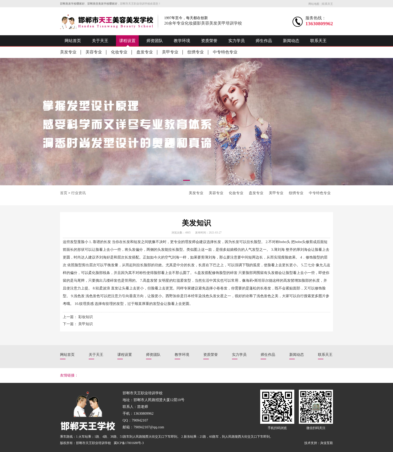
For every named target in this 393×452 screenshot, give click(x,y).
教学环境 (182, 40)
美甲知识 (85, 324)
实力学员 (236, 40)
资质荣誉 (209, 40)
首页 (63, 193)
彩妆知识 (85, 317)
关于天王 (100, 40)
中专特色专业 (225, 52)
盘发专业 (144, 52)
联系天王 (327, 3)
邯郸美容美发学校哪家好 (102, 3)
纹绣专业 (195, 52)
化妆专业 (119, 52)
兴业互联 (326, 443)
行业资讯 (78, 193)
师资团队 (154, 40)
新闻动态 (291, 40)
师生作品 (264, 40)
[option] (196, 121)
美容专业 (94, 52)
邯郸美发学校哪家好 (72, 3)
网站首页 (73, 40)
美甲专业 (170, 52)
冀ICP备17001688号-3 (129, 443)
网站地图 (313, 3)
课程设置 (127, 40)
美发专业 (68, 52)
